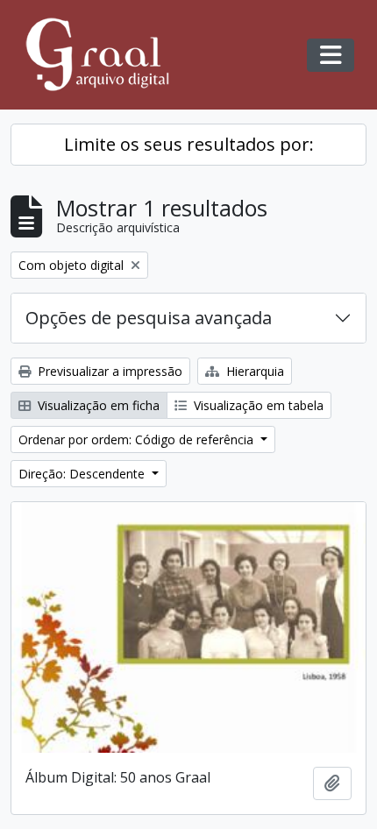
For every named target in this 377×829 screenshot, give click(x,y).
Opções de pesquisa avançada (148, 317)
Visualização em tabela (257, 405)
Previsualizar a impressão (108, 371)
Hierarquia (253, 371)
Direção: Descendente (83, 473)
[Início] (105, 55)
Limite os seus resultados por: (189, 144)
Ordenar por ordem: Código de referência (137, 439)
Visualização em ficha (97, 405)
